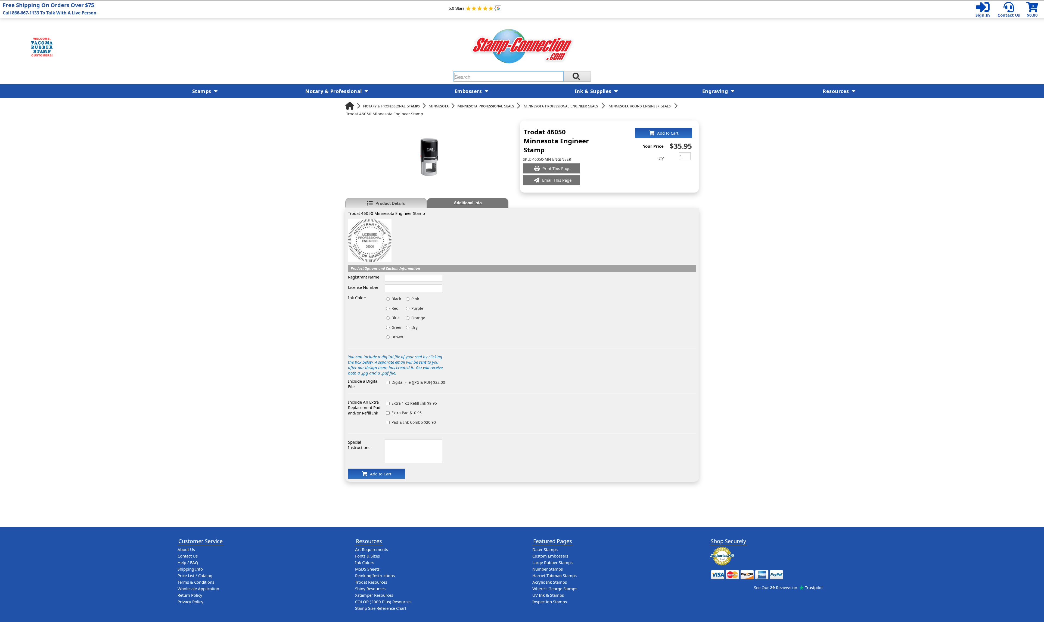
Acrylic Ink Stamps (549, 582)
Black (396, 298)
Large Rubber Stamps (552, 562)
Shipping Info (190, 569)
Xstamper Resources (374, 595)
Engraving (715, 91)
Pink (415, 298)
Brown (397, 336)
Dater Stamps (545, 549)
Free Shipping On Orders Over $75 (50, 8)
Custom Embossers (550, 556)
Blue (395, 317)
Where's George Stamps (554, 588)
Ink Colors (364, 562)
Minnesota (438, 106)
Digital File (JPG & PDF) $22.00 (418, 382)
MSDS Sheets (367, 569)
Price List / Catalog (195, 575)
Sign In (982, 15)
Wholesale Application (198, 588)
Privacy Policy (190, 601)
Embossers (469, 91)
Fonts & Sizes (367, 556)
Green (397, 327)
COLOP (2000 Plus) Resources (383, 601)
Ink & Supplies (594, 91)
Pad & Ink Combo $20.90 (413, 422)
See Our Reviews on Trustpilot (788, 587)
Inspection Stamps (549, 601)
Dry (414, 327)
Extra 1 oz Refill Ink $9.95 (414, 403)
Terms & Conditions (196, 582)
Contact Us (1009, 15)
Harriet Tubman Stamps (554, 575)
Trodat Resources (371, 582)
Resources (836, 91)
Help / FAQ (188, 562)
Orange (418, 317)
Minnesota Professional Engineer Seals (561, 106)
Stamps (202, 91)
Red (395, 308)
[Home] (349, 105)
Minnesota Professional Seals (485, 106)
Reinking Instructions (375, 575)
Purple (417, 308)
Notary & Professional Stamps (391, 106)
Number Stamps (547, 569)
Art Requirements (371, 549)
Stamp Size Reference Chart (380, 608)
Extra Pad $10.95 (406, 412)
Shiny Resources (370, 588)
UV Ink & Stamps (548, 595)
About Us (186, 549)
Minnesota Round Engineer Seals (639, 106)
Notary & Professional (334, 91)
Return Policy (190, 595)
